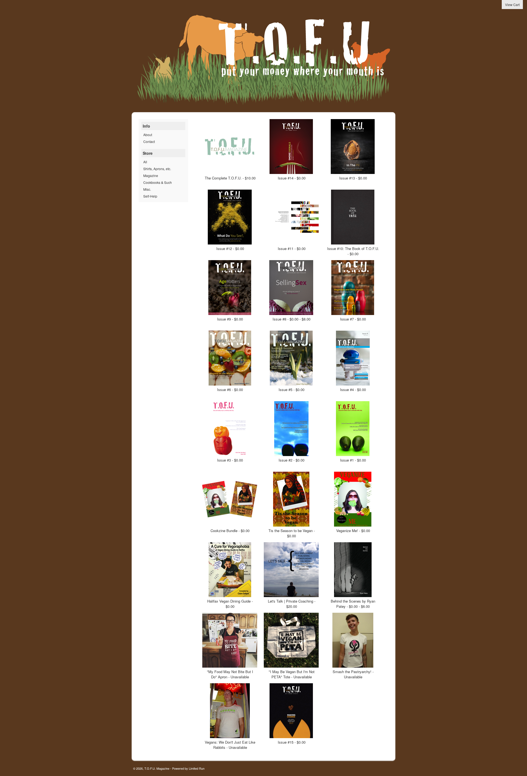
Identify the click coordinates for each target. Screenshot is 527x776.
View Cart (512, 4)
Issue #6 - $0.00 (230, 389)
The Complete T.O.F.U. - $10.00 (230, 178)
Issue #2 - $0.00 (291, 460)
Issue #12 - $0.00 (230, 248)
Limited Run (196, 768)
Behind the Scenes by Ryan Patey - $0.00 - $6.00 (353, 603)
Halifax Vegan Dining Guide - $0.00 (230, 603)
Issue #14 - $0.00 (291, 178)
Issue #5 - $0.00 (291, 389)
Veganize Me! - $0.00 (353, 530)
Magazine (150, 175)
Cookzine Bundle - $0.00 (230, 530)
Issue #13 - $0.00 (353, 178)
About (147, 134)
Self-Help (150, 196)
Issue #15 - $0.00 (291, 742)
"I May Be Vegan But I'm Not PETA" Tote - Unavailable (292, 674)
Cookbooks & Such (157, 182)
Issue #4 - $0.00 (353, 389)
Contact (149, 141)
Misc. (147, 189)
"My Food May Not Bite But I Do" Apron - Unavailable (230, 674)
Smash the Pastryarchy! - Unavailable (353, 674)
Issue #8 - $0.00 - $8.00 (291, 319)
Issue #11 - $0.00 (291, 248)
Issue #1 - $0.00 (353, 460)
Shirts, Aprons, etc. (157, 168)
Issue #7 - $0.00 (353, 319)
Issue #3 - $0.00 (230, 460)
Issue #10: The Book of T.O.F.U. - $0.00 (353, 251)
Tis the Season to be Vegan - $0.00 (291, 533)
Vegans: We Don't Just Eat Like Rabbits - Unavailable (230, 745)
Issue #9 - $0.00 (230, 319)
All (145, 161)
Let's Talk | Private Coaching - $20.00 (291, 603)
